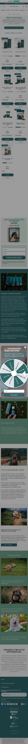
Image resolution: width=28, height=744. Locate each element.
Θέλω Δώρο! (14, 395)
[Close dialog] (25, 347)
